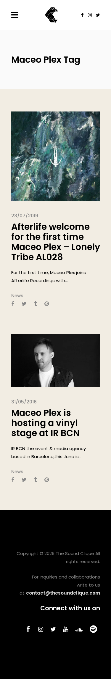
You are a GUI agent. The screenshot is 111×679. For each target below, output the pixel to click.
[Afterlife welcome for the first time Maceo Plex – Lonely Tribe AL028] (55, 156)
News (17, 296)
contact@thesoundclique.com (63, 593)
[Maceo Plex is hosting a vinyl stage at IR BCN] (55, 360)
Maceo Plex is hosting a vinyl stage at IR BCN (45, 422)
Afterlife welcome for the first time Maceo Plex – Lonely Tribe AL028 (55, 241)
